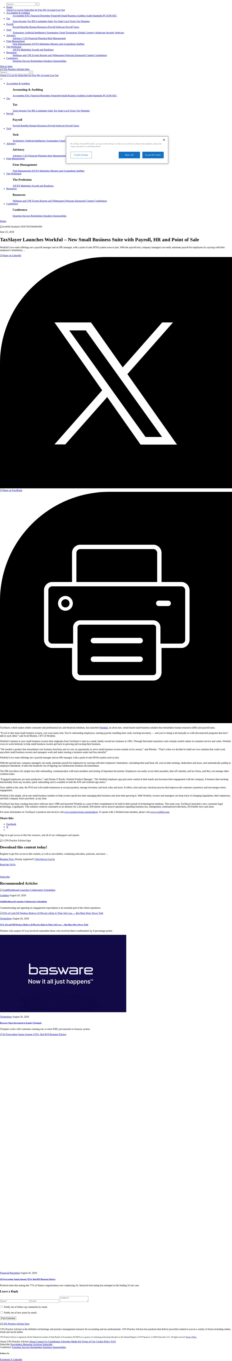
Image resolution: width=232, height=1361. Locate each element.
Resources (11, 52)
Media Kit (76, 1341)
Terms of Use (89, 1341)
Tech (8, 29)
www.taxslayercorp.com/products (81, 812)
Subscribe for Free (33, 10)
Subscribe (5, 876)
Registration (37, 61)
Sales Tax (53, 21)
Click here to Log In (44, 859)
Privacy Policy (191, 1337)
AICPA (35, 44)
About (32, 1341)
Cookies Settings (81, 155)
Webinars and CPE (22, 55)
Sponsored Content (84, 55)
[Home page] (14, 69)
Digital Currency (86, 32)
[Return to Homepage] (14, 1323)
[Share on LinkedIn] (10, 255)
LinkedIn (17, 1359)
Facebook (5, 1359)
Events (36, 55)
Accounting (19, 15)
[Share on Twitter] (116, 487)
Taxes (16, 21)
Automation (52, 32)
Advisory (11, 35)
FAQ (113, 1341)
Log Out (60, 10)
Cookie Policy (103, 1341)
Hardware (100, 32)
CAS (25, 38)
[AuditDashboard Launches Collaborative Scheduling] (27, 890)
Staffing (80, 44)
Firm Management (15, 41)
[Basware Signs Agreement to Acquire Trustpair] (63, 1011)
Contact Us (42, 1341)
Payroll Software (56, 27)
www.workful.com (159, 812)
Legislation (42, 21)
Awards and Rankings (42, 49)
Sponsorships (59, 61)
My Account (49, 10)
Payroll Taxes (72, 27)
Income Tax (25, 21)
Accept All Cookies (153, 155)
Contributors (100, 55)
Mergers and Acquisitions (63, 44)
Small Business (69, 15)
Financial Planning (38, 38)
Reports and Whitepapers (52, 55)
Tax (8, 18)
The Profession (13, 46)
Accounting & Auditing (18, 12)
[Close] (164, 139)
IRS (34, 21)
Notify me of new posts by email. (20, 1312)
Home (9, 7)
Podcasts (70, 55)
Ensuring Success (22, 61)
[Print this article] (116, 722)
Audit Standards (94, 15)
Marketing (44, 44)
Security (110, 32)
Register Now (7, 859)
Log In (20, 10)
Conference (12, 58)
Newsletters (16, 1344)
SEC (114, 15)
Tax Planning (83, 21)
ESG (27, 15)
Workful (104, 727)
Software (119, 32)
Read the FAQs (7, 864)
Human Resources (38, 27)
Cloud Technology (68, 32)
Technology (19, 32)
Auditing (81, 15)
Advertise (66, 1341)
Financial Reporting (40, 15)
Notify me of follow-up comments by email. (26, 1307)
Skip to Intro (6, 66)
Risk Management (57, 38)
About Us (11, 10)
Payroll (9, 24)
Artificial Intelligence (35, 32)
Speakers (48, 61)
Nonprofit (56, 15)
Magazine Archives (33, 1344)
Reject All (129, 155)
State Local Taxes (67, 21)
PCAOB (107, 15)
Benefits (24, 27)
